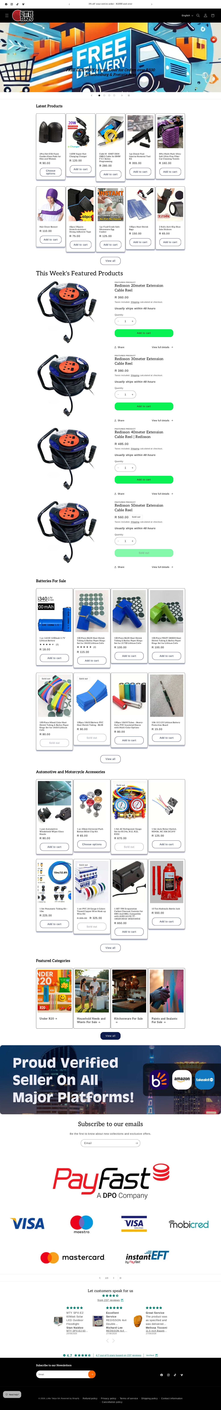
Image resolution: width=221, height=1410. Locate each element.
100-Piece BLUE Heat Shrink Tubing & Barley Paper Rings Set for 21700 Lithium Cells (128, 640)
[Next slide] (122, 95)
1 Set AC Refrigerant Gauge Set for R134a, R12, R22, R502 (128, 831)
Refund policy (90, 1398)
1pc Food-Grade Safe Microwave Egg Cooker (109, 229)
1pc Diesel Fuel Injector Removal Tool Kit (140, 156)
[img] (110, 1295)
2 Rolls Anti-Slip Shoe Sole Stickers (170, 228)
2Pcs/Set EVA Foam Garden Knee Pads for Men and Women (50, 156)
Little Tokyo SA (53, 1398)
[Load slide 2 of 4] (104, 95)
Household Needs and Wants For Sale (91, 1020)
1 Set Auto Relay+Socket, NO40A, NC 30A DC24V (164, 830)
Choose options (50, 172)
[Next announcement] (151, 4)
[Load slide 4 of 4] (114, 95)
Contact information (172, 1398)
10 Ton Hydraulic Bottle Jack (166, 909)
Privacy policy (108, 1398)
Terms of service (129, 1398)
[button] (7, 15)
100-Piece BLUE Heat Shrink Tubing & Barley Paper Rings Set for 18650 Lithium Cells (91, 640)
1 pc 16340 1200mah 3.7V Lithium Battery (52, 639)
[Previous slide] (91, 95)
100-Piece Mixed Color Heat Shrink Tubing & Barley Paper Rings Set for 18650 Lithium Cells (54, 726)
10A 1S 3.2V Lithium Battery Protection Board (166, 723)
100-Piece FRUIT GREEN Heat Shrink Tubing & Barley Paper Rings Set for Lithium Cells (166, 640)
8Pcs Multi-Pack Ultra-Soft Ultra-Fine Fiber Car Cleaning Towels (170, 156)
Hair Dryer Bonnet (49, 227)
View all (111, 260)
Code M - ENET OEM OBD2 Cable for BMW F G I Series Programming (110, 158)
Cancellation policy (112, 1402)
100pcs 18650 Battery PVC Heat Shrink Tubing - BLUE (90, 723)
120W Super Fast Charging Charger (78, 155)
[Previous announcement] (69, 4)
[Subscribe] (136, 1143)
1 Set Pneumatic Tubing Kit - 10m (54, 910)
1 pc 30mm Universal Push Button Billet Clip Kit (90, 830)
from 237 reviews (109, 1300)
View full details (160, 347)
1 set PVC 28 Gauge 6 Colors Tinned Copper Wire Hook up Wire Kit (91, 911)
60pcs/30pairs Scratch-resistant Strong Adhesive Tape (80, 229)
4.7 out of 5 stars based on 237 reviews (118, 1355)
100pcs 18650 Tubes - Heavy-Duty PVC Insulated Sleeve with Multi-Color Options (128, 725)
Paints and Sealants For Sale (164, 1020)
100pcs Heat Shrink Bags (138, 228)
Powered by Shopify (70, 1398)
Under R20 (47, 1018)
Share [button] (121, 347)
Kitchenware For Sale (128, 1018)
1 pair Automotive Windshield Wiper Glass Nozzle (52, 831)
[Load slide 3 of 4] (109, 95)
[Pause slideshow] (129, 95)
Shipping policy (149, 1398)
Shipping (135, 302)
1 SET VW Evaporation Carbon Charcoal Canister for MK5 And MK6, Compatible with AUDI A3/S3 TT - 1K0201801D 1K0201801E (128, 914)
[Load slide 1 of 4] (99, 95)
